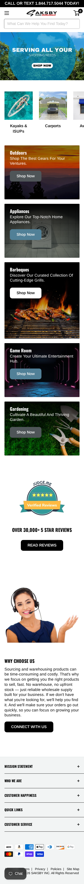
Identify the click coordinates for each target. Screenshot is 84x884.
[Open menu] (6, 13)
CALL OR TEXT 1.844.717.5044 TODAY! (42, 3)
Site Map (73, 869)
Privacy (40, 869)
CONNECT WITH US (29, 727)
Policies (56, 869)
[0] (77, 13)
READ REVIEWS (42, 545)
